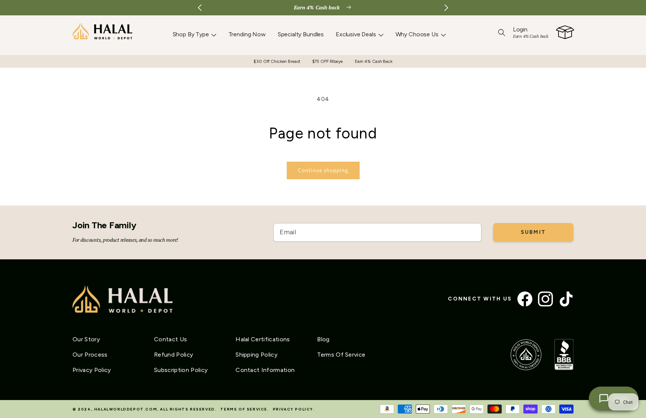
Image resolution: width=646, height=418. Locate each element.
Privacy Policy (92, 369)
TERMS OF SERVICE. (244, 409)
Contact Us (170, 339)
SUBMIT (533, 232)
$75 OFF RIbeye (327, 61)
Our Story (86, 339)
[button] (194, 34)
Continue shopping (323, 170)
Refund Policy (173, 354)
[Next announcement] (446, 7)
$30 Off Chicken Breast (276, 61)
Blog (323, 339)
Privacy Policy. (294, 409)
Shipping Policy (256, 354)
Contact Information (265, 369)
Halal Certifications (263, 339)
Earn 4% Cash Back (374, 61)
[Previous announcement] (199, 7)
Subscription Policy (180, 369)
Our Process (90, 354)
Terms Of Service (341, 354)
